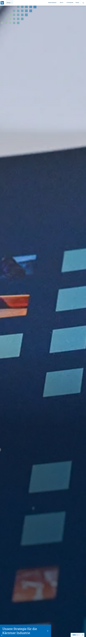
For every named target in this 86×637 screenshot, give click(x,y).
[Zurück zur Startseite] (2, 2)
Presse (77, 2)
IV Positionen (70, 2)
